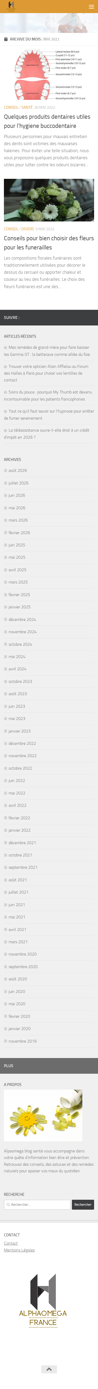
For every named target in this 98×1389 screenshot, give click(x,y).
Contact (11, 1243)
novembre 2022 (23, 755)
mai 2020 (17, 1003)
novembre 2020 (23, 954)
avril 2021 (17, 929)
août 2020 (18, 978)
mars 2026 (18, 520)
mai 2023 (17, 718)
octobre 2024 (20, 644)
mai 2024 (17, 656)
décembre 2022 (22, 743)
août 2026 (18, 470)
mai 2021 (17, 916)
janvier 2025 (20, 606)
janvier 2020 (20, 1028)
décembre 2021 (22, 842)
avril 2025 (17, 569)
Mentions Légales (19, 1250)
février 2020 (19, 1016)
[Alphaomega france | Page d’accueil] (38, 7)
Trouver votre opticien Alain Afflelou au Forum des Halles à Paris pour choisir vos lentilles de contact (46, 373)
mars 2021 (18, 941)
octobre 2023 (20, 681)
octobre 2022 (20, 768)
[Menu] (91, 6)
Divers (27, 229)
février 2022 (19, 817)
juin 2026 (17, 495)
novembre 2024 (23, 631)
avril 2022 (17, 805)
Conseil (11, 107)
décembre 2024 (22, 619)
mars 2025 (18, 582)
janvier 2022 (20, 830)
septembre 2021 (23, 867)
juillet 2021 (18, 892)
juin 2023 (17, 706)
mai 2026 (17, 507)
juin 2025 (17, 544)
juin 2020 (17, 991)
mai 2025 (17, 557)
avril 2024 (17, 668)
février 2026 (19, 532)
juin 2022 (17, 780)
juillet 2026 (18, 483)
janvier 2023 (20, 731)
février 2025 (19, 594)
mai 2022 (17, 793)
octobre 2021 (20, 855)
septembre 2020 (23, 966)
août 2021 (18, 879)
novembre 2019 (23, 1041)
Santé (27, 107)
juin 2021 (17, 904)
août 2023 (18, 693)
